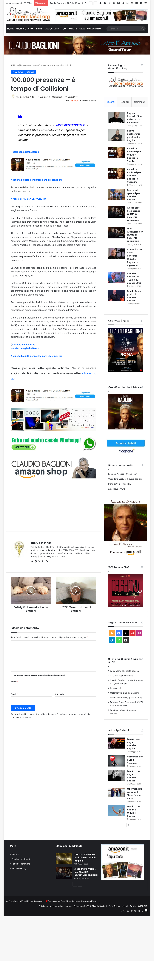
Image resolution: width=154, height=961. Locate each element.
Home (10, 28)
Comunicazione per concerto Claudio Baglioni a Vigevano (135, 257)
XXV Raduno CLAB (116, 489)
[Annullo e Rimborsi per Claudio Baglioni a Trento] (116, 152)
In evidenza (25, 65)
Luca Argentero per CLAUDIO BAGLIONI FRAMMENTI (135, 235)
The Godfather (22, 97)
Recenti (110, 101)
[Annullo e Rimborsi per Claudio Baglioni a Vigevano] (116, 173)
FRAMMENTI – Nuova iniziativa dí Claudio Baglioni (85, 857)
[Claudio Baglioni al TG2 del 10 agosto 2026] (116, 277)
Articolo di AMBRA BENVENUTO (28, 198)
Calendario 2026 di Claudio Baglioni (90, 906)
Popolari (124, 101)
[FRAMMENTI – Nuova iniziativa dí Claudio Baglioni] (64, 858)
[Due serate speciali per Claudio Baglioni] (116, 194)
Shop (31, 28)
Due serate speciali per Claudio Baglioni (133, 195)
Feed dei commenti (21, 864)
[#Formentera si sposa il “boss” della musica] (116, 792)
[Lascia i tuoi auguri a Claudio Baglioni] (116, 743)
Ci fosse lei (115, 688)
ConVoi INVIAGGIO (138, 906)
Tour (64, 28)
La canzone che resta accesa (124, 671)
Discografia (52, 28)
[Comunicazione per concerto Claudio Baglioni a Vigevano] (116, 253)
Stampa (30, 72)
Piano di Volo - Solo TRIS (119, 484)
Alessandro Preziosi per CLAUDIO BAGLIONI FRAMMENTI (133, 214)
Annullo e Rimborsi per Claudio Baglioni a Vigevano (134, 175)
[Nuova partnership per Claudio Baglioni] (116, 135)
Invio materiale (56, 906)
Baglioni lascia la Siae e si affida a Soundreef (134, 118)
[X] (39, 561)
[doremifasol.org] (28, 14)
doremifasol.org (92, 901)
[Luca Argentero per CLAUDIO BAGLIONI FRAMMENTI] (116, 232)
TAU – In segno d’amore (121, 675)
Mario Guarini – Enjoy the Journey (126, 697)
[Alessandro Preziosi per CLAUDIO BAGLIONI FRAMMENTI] (116, 212)
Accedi (15, 854)
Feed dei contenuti (21, 859)
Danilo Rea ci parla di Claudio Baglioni (66, 3)
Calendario (94, 28)
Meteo (68, 906)
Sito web (59, 694)
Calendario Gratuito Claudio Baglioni (125, 479)
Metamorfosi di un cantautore (124, 693)
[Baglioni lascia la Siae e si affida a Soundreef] (116, 117)
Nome (14, 681)
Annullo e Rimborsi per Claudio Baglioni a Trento (134, 155)
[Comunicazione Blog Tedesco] (116, 761)
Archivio (21, 28)
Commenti (139, 101)
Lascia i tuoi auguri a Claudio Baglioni (133, 744)
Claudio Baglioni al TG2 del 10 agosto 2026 (134, 278)
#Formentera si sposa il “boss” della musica (134, 793)
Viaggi (125, 906)
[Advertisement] (53, 505)
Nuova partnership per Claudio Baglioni (133, 135)
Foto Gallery (114, 906)
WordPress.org (19, 868)
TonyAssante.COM (56, 901)
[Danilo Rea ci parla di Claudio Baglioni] (116, 295)
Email (14, 694)
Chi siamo (43, 906)
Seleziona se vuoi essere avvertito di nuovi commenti (39, 675)
